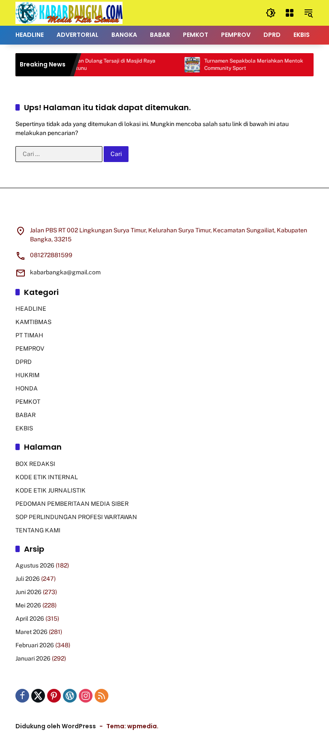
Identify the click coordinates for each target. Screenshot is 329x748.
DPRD (23, 361)
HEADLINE (30, 308)
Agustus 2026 (34, 565)
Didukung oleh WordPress (55, 726)
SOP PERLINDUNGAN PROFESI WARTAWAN (76, 517)
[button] (271, 13)
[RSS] (101, 696)
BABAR (25, 415)
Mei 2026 (28, 605)
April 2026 (29, 618)
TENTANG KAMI (37, 530)
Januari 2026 (33, 658)
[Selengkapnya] (164, 212)
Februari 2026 (34, 645)
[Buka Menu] (289, 13)
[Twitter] (38, 696)
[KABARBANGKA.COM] (69, 12)
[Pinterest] (54, 696)
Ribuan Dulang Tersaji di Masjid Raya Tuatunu (104, 64)
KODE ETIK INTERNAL (46, 477)
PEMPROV (29, 348)
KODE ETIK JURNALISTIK (50, 490)
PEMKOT (27, 401)
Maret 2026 (31, 631)
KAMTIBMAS (33, 321)
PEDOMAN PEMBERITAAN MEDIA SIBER (72, 503)
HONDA (26, 388)
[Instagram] (86, 696)
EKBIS (24, 428)
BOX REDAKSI (35, 463)
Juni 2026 (28, 592)
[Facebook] (22, 696)
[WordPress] (70, 696)
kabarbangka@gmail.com (65, 272)
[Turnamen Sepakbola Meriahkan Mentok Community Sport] (185, 64)
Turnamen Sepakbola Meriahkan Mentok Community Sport (246, 64)
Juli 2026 (27, 578)
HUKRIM (27, 375)
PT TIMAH (29, 335)
